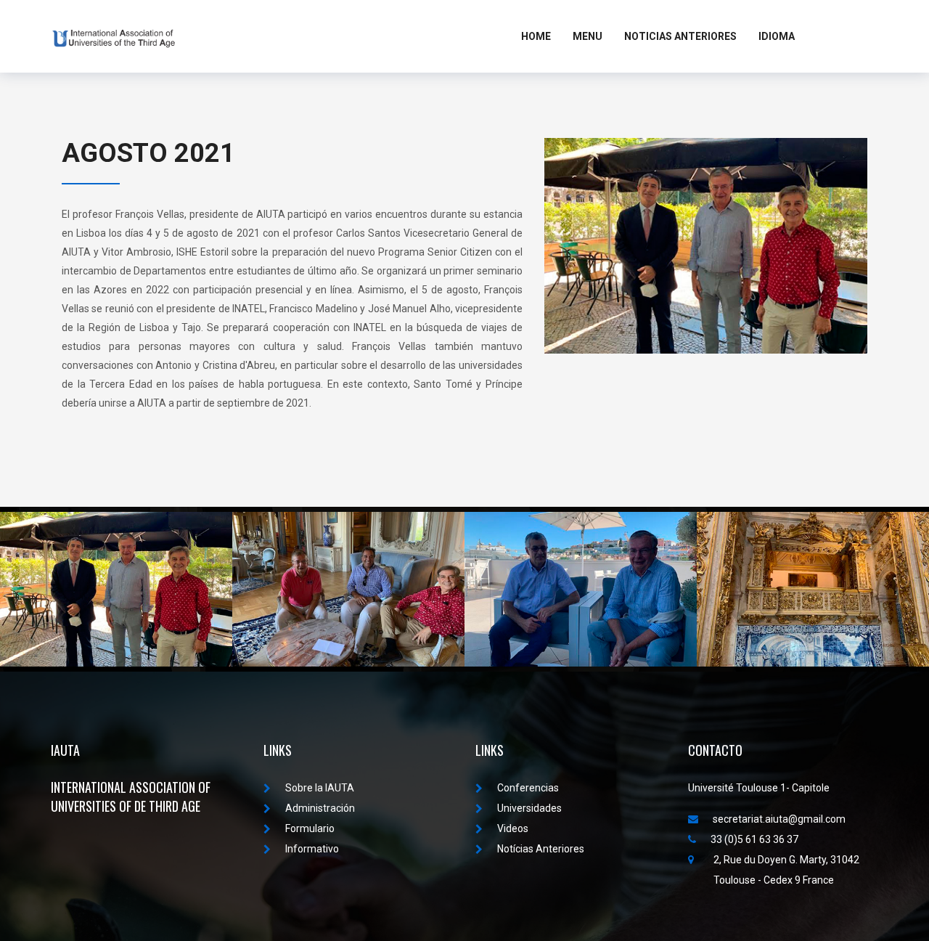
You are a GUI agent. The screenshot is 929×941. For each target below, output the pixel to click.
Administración (320, 808)
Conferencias (528, 788)
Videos (512, 828)
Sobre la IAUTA (319, 788)
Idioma (776, 36)
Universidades (529, 808)
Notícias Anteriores (540, 849)
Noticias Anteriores (680, 36)
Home (536, 36)
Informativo (312, 849)
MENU (587, 36)
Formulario (310, 828)
